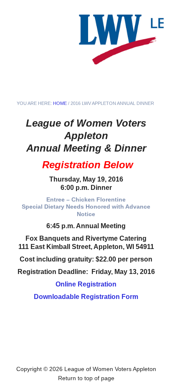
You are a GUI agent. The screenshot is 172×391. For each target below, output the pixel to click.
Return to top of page (86, 378)
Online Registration (86, 284)
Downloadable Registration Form (86, 296)
